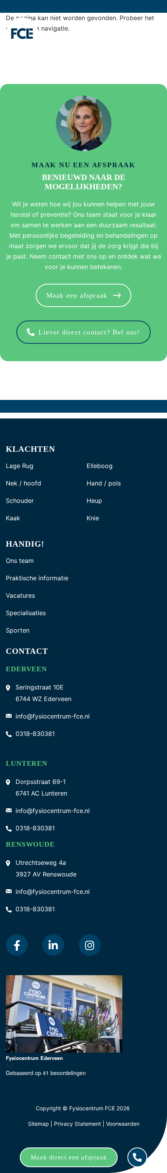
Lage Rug (19, 466)
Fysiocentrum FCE (92, 1108)
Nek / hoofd (23, 483)
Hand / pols (104, 483)
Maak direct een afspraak (69, 1157)
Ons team (20, 560)
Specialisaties (26, 613)
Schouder (20, 500)
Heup (94, 500)
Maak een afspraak (76, 295)
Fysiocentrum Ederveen (34, 1058)
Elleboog (100, 466)
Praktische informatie (37, 578)
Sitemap (38, 1123)
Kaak (13, 518)
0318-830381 (35, 733)
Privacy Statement (78, 1123)
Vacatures (20, 595)
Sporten (18, 630)
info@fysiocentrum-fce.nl (53, 716)
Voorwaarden (122, 1123)
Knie (93, 518)
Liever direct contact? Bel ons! (89, 332)
